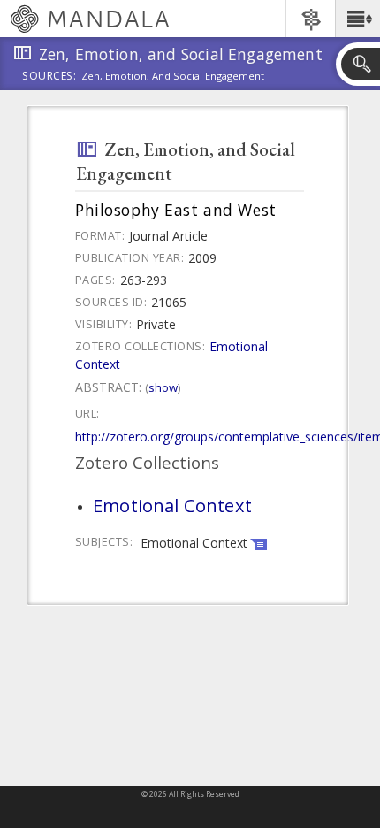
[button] (357, 18)
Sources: (49, 77)
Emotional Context (172, 505)
